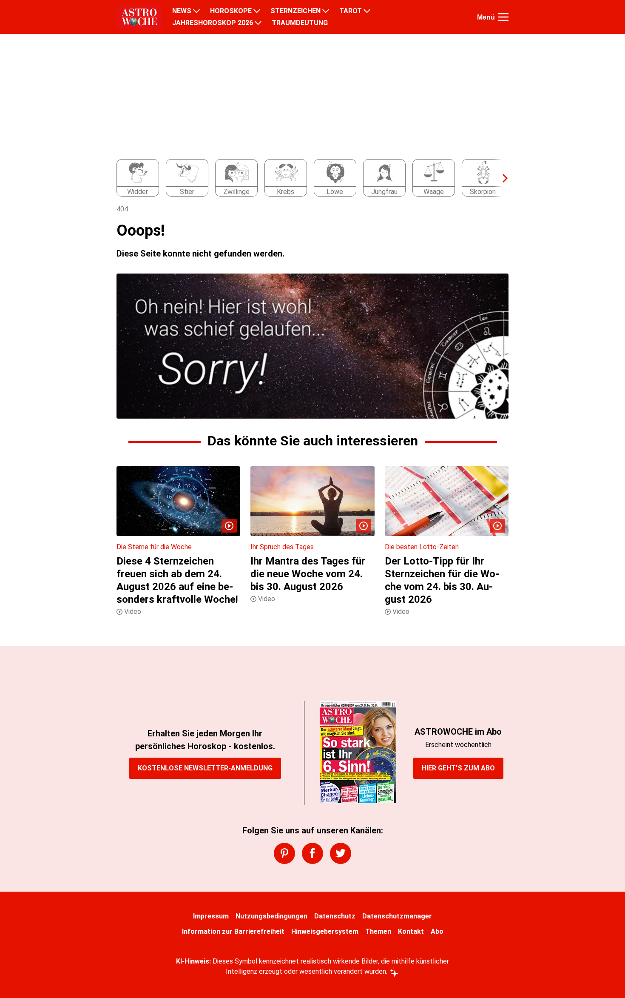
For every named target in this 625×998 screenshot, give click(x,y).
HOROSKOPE (231, 11)
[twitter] (340, 853)
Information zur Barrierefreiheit (233, 931)
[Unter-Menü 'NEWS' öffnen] (196, 11)
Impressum (211, 916)
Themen (378, 931)
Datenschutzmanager (397, 916)
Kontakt (411, 931)
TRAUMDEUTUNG (300, 23)
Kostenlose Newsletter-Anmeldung (205, 768)
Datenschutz (334, 916)
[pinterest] (284, 853)
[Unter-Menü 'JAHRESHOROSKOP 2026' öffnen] (258, 23)
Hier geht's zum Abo (458, 768)
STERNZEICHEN (295, 11)
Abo (437, 931)
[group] (307, 178)
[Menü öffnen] (503, 17)
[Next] (501, 178)
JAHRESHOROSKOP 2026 (212, 23)
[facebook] (312, 853)
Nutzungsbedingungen (271, 916)
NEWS (181, 11)
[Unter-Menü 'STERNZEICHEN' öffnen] (325, 11)
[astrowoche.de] (139, 17)
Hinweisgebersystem (324, 931)
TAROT (350, 11)
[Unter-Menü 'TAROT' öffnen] (367, 11)
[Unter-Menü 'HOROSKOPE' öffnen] (256, 11)
